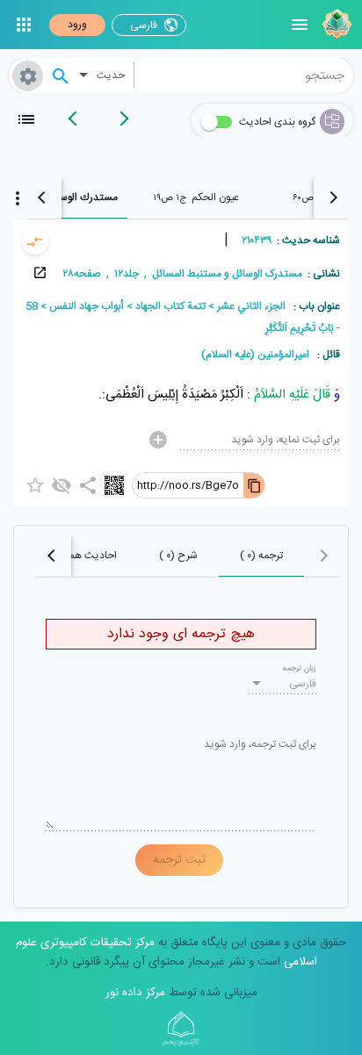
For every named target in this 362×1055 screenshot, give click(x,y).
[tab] (195, 197)
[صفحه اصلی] (335, 24)
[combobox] (244, 75)
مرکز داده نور (135, 992)
